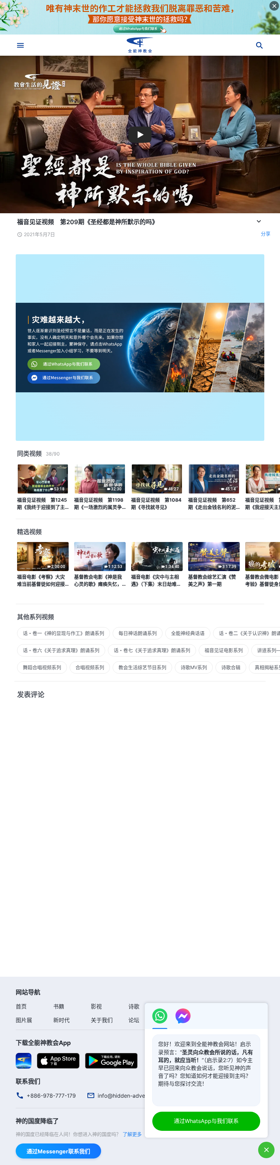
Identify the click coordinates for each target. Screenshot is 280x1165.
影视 (96, 1006)
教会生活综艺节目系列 (142, 667)
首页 (21, 1006)
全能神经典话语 (188, 633)
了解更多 (132, 1134)
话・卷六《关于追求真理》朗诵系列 (61, 650)
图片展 (24, 1020)
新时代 (61, 1020)
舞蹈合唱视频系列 (42, 667)
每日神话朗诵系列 (137, 633)
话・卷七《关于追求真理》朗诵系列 (152, 650)
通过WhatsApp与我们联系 (206, 1120)
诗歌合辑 (230, 667)
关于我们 (102, 1020)
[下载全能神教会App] (23, 1060)
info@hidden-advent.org (129, 1095)
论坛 (133, 1020)
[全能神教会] (140, 45)
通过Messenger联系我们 (58, 1151)
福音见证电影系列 (224, 650)
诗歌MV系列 (194, 667)
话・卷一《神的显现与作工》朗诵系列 (63, 633)
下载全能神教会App (43, 1042)
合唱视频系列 (89, 667)
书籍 (58, 1006)
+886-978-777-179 (51, 1095)
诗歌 (133, 1006)
